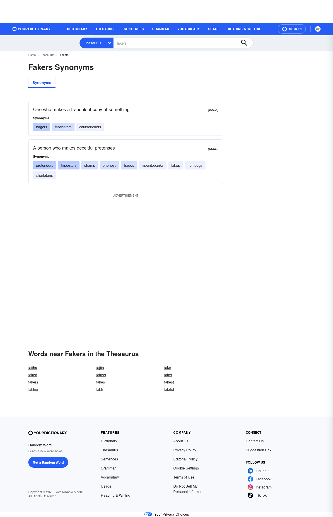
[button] (292, 29)
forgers (41, 126)
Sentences (109, 459)
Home (32, 55)
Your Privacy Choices (171, 514)
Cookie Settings (186, 468)
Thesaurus (92, 42)
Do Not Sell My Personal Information (190, 489)
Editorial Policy (185, 459)
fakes (175, 165)
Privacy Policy (184, 450)
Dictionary (109, 440)
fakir (99, 389)
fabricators (63, 126)
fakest (169, 382)
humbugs (195, 165)
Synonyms (42, 82)
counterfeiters (90, 126)
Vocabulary (110, 477)
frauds (129, 165)
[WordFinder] (318, 28)
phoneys (109, 165)
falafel (169, 389)
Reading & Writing (115, 495)
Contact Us (255, 440)
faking (33, 389)
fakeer (101, 374)
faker (168, 374)
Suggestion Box (258, 450)
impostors (69, 165)
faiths (32, 367)
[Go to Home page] (31, 29)
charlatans (44, 175)
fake (167, 367)
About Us (180, 440)
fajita (100, 367)
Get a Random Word (48, 462)
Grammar (108, 468)
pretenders (44, 165)
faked (32, 374)
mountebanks (153, 165)
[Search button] (246, 43)
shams (89, 165)
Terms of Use (183, 477)
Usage (106, 486)
